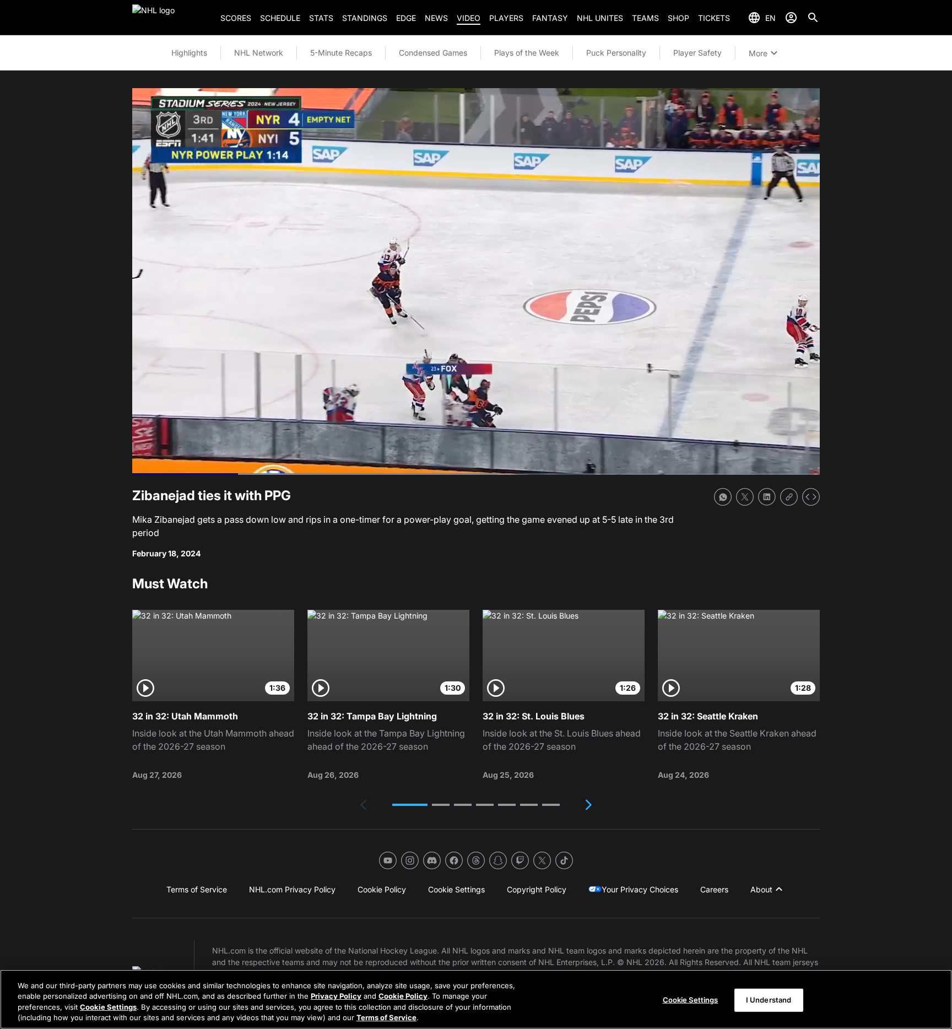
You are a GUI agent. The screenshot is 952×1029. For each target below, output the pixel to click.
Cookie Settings (108, 1007)
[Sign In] (791, 17)
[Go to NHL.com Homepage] (172, 17)
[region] (476, 999)
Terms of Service (386, 1017)
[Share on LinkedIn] (767, 497)
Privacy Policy (336, 996)
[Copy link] (789, 497)
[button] (410, 805)
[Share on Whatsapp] (723, 497)
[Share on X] (745, 497)
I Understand (769, 999)
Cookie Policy (403, 996)
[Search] (813, 17)
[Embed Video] (811, 497)
